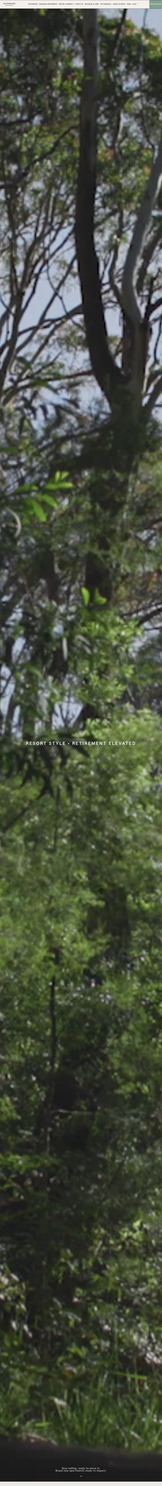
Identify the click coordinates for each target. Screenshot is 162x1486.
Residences (33, 4)
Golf (134, 4)
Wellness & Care (92, 4)
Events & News (119, 4)
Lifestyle (79, 4)
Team (129, 4)
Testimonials (105, 4)
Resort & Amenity (66, 4)
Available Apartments (48, 4)
